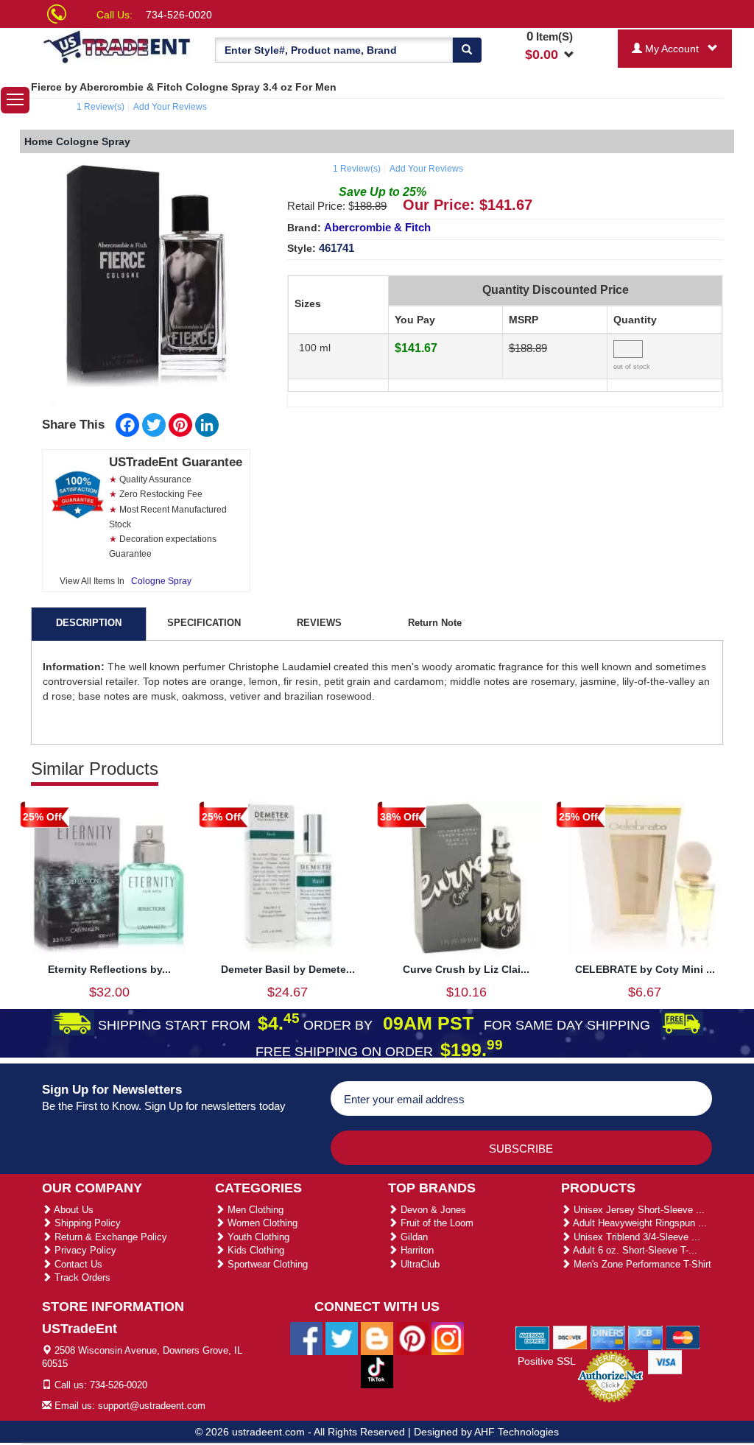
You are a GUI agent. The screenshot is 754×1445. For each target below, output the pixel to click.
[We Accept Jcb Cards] (645, 1337)
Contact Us (77, 1264)
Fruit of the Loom (435, 1222)
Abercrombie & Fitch (377, 227)
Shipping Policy (86, 1222)
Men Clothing (254, 1209)
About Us (73, 1209)
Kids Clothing (254, 1250)
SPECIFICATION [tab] (204, 622)
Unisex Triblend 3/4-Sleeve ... (635, 1236)
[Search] (467, 50)
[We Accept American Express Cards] (532, 1337)
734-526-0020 (179, 15)
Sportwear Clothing (266, 1264)
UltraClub (419, 1264)
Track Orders (81, 1277)
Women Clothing (261, 1222)
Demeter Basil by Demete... (288, 969)
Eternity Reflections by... (109, 969)
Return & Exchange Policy (109, 1236)
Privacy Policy (84, 1250)
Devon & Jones (432, 1209)
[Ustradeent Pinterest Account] (412, 1337)
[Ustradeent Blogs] (377, 1337)
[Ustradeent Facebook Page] (306, 1337)
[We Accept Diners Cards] (608, 1337)
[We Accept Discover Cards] (570, 1337)
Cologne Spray (161, 581)
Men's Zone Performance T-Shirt (641, 1264)
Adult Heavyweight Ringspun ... (639, 1222)
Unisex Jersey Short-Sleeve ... (638, 1209)
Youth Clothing (257, 1236)
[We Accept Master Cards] (683, 1337)
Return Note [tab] (435, 622)
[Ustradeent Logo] (117, 46)
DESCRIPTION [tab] (88, 622)
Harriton (416, 1250)
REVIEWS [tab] (319, 622)
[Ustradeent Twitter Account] (341, 1337)
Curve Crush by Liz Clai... (466, 969)
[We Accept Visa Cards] (665, 1361)
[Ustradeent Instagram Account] (447, 1337)
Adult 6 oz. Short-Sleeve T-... (634, 1250)
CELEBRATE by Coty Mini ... (645, 969)
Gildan (413, 1236)
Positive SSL (547, 1361)
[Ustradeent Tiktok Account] (377, 1371)
